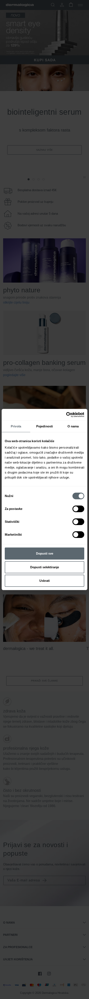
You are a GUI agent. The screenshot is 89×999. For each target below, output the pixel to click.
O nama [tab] (73, 426)
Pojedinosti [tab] (44, 426)
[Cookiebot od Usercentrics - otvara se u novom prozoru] (66, 414)
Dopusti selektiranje (44, 567)
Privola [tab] (16, 426)
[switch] (78, 509)
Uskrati (44, 580)
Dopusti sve (44, 553)
